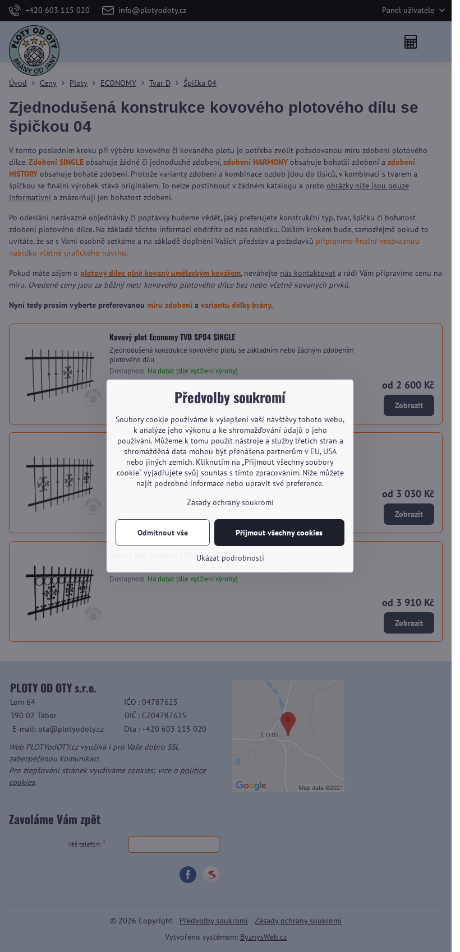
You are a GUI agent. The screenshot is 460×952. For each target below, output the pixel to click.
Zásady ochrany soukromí (230, 502)
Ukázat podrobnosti (230, 558)
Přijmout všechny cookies (279, 533)
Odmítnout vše (162, 533)
